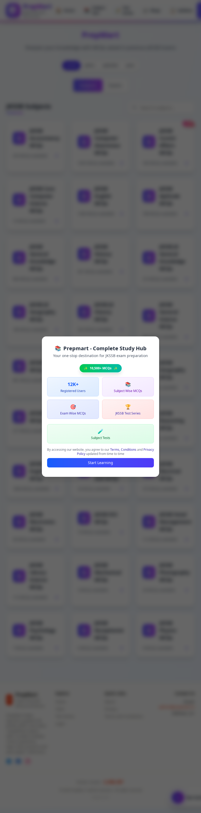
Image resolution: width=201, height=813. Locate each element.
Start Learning (100, 462)
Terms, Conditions (123, 449)
